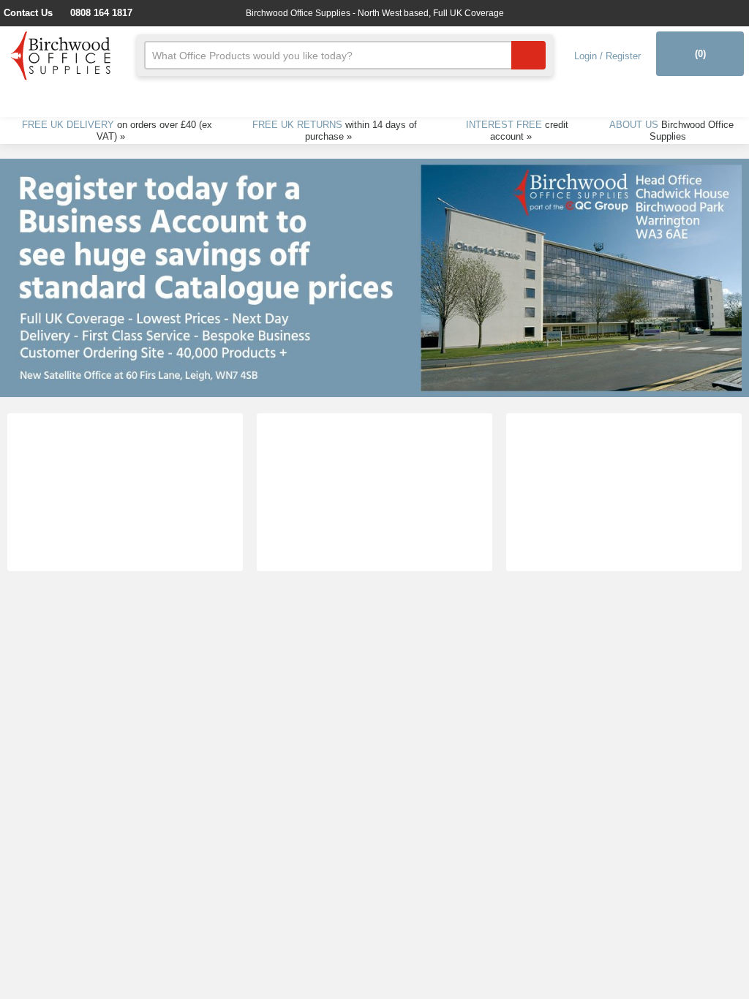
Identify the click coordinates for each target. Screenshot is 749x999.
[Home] (61, 54)
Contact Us (38, 12)
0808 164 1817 (115, 12)
